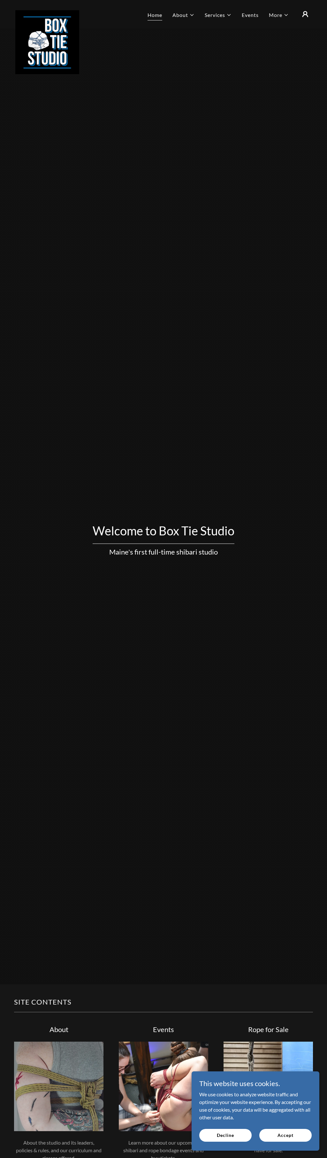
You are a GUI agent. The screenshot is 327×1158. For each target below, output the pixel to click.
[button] (183, 15)
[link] (47, 12)
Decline (225, 1135)
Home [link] (155, 15)
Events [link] (250, 15)
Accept (285, 1135)
